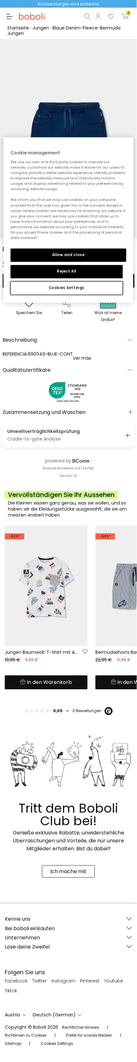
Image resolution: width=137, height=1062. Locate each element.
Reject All (66, 271)
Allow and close (68, 254)
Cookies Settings (67, 287)
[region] (68, 220)
